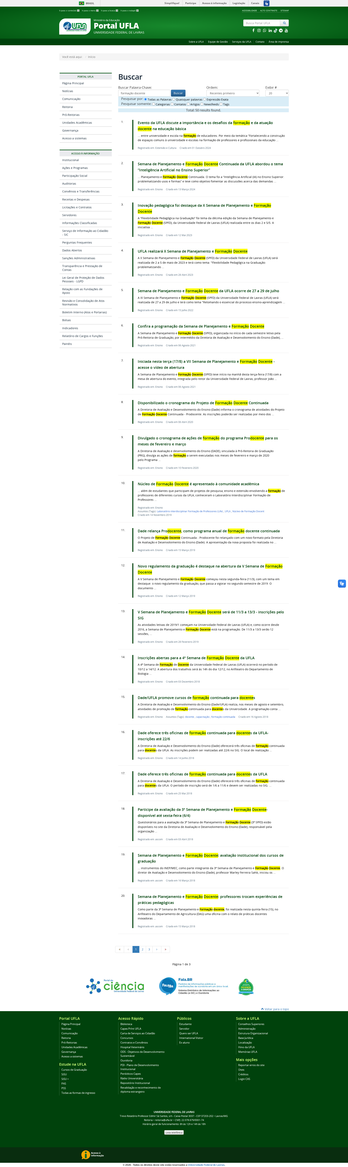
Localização (245, 1042)
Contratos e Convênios (134, 1042)
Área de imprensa (279, 41)
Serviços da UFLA (241, 41)
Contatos (179, 104)
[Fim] (165, 949)
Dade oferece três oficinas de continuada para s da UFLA (202, 774)
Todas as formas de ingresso (78, 1093)
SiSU (64, 1074)
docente (190, 716)
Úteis (241, 1069)
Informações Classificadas (79, 223)
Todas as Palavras (159, 99)
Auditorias (69, 183)
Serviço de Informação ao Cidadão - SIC (85, 232)
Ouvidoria (126, 1060)
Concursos (126, 1038)
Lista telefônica (174, 1132)
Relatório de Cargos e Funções (82, 336)
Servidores (69, 215)
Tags (225, 104)
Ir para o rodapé (129, 10)
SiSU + (65, 1079)
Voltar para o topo (276, 1009)
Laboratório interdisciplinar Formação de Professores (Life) (190, 511)
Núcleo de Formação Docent (248, 511)
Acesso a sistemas (74, 138)
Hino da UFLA (246, 1047)
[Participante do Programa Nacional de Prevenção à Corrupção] (246, 987)
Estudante (185, 1024)
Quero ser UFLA (188, 1033)
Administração (247, 1028)
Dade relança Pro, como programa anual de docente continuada (209, 531)
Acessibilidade (249, 10)
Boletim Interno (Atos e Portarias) (84, 312)
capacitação (203, 716)
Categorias (162, 104)
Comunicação (71, 99)
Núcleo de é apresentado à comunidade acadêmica (198, 484)
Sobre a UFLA (196, 41)
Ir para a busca (109, 10)
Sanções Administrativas (78, 258)
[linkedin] (270, 30)
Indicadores (70, 328)
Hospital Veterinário (132, 1047)
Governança (70, 130)
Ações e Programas (75, 168)
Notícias (67, 91)
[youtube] (286, 30)
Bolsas (66, 320)
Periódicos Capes (130, 1073)
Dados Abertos (72, 250)
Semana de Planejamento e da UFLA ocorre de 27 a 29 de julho (208, 291)
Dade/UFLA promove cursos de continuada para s (196, 697)
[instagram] (259, 30)
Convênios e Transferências (80, 191)
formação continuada (223, 716)
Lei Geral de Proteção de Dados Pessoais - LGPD (83, 279)
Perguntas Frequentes (77, 242)
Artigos (195, 104)
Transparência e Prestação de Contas (82, 267)
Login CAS (244, 1079)
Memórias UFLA (247, 1052)
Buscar (178, 93)
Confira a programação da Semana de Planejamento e (201, 326)
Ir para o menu (90, 10)
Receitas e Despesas (76, 199)
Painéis (67, 344)
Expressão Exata (217, 99)
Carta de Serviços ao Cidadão (137, 1033)
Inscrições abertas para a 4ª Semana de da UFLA (196, 658)
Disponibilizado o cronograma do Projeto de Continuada (203, 403)
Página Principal (73, 83)
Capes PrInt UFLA (130, 1028)
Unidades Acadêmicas (77, 122)
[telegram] (281, 30)
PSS (63, 1088)
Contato (260, 41)
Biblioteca (126, 1024)
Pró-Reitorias (71, 115)
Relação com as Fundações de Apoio (82, 291)
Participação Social (74, 176)
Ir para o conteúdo (69, 10)
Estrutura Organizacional (253, 1033)
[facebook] (254, 30)
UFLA (228, 511)
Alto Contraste (268, 10)
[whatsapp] (265, 30)
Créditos (243, 1074)
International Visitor (191, 1038)
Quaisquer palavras (188, 99)
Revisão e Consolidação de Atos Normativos (83, 302)
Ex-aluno (184, 1042)
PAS (63, 1083)
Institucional (70, 160)
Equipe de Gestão (218, 41)
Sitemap (285, 10)
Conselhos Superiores (251, 1024)
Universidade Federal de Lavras (206, 1165)
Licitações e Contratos (77, 207)
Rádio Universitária (131, 1078)
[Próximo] (156, 949)
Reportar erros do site (251, 1065)
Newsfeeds (211, 104)
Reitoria (67, 107)
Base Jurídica (245, 1038)
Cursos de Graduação (74, 1069)
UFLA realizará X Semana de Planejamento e (193, 251)
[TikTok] (275, 30)
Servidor (184, 1028)
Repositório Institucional (135, 1083)
